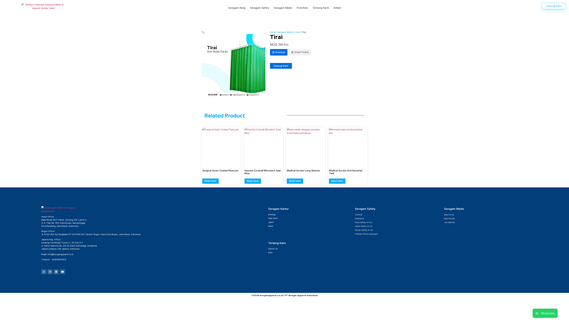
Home (273, 32)
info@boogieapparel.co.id (60, 254)
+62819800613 (59, 260)
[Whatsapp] (43, 271)
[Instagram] (50, 271)
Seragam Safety (259, 7)
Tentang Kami (321, 7)
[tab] (278, 52)
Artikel (337, 7)
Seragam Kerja (237, 7)
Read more (210, 181)
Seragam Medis (283, 7)
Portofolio (302, 7)
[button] (203, 32)
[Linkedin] (56, 271)
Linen (297, 32)
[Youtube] (62, 271)
